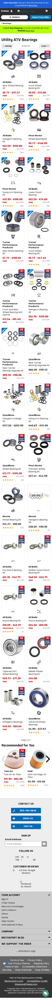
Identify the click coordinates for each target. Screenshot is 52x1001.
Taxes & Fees (12, 966)
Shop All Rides (42, 969)
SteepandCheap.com (26, 984)
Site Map (6, 969)
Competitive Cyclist (37, 981)
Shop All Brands (23, 969)
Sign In (4, 899)
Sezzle (4, 917)
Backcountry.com (14, 981)
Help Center (7, 921)
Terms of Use (17, 960)
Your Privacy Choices (19, 963)
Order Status (8, 902)
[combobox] (45, 46)
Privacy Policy (35, 960)
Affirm (4, 913)
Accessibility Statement (34, 966)
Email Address (13, 839)
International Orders (12, 924)
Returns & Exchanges (12, 906)
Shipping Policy (41, 963)
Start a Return (8, 910)
